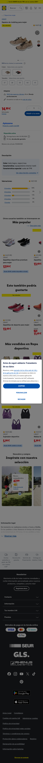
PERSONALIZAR (21, 393)
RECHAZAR (21, 399)
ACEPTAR (21, 386)
